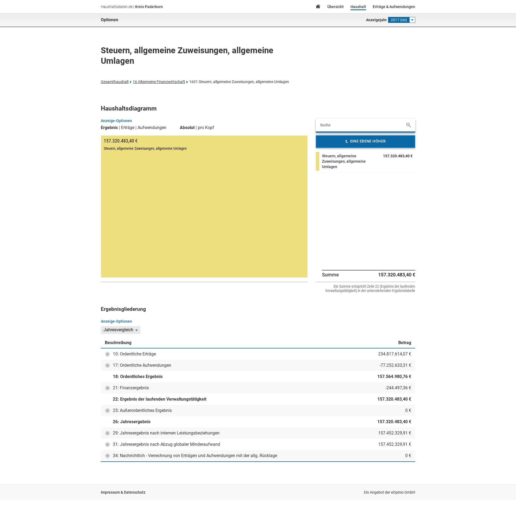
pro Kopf (206, 128)
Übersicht (335, 7)
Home (318, 7)
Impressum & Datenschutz (123, 492)
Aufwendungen (152, 128)
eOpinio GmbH (403, 492)
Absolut (187, 128)
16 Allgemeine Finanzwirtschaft (159, 82)
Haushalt (358, 7)
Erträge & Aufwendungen (394, 7)
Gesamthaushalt (115, 82)
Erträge (127, 128)
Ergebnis (109, 128)
